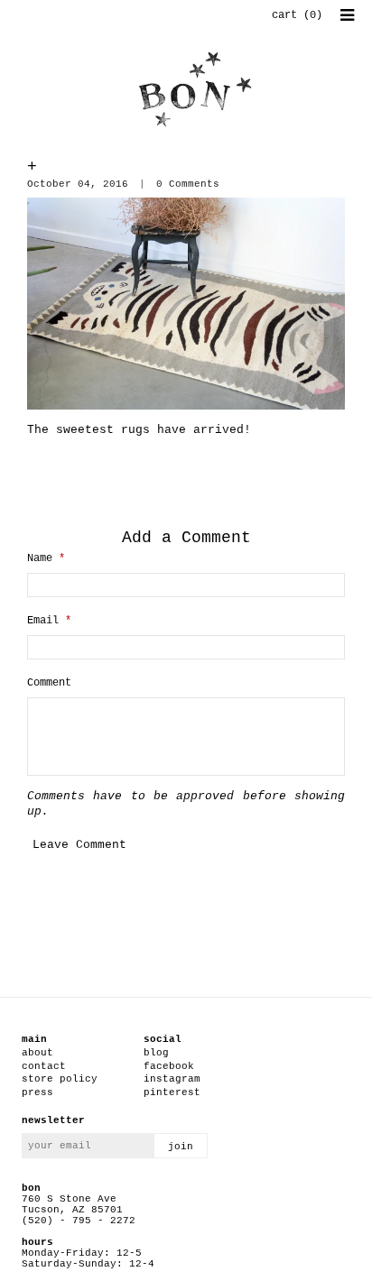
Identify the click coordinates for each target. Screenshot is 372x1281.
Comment (49, 683)
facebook (169, 1066)
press (37, 1092)
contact (44, 1066)
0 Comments (187, 184)
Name (46, 558)
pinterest (172, 1092)
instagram (172, 1079)
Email (49, 620)
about (37, 1052)
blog (156, 1052)
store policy (60, 1079)
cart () (297, 15)
